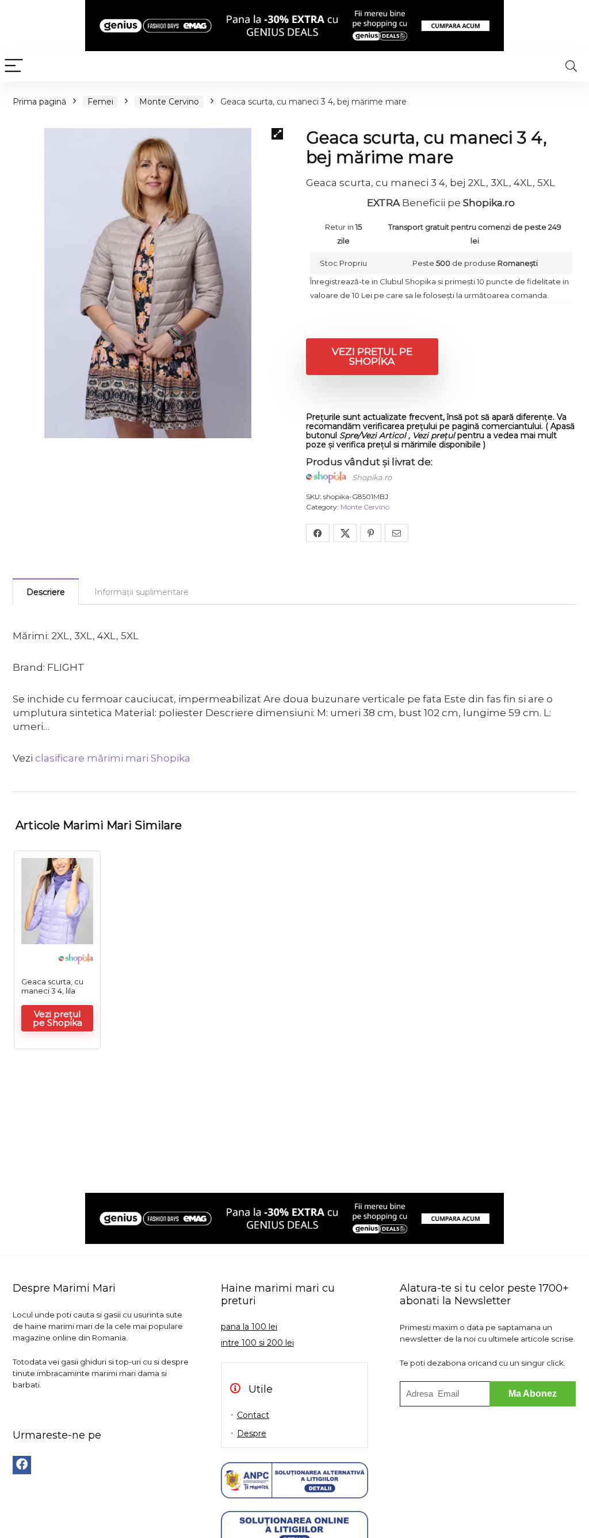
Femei (100, 101)
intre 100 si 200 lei (257, 1343)
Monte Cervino (169, 101)
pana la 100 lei (249, 1326)
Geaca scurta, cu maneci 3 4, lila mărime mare (52, 990)
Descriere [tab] (45, 592)
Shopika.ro (372, 477)
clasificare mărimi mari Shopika (112, 758)
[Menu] (14, 66)
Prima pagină (39, 101)
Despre (251, 1433)
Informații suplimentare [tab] (141, 592)
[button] (277, 134)
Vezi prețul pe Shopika (372, 356)
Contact (253, 1415)
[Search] (571, 66)
